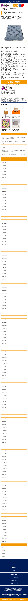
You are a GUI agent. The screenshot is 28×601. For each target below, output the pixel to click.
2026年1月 (4, 180)
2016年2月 (4, 526)
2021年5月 (4, 343)
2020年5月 (4, 378)
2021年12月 (4, 322)
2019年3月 (4, 419)
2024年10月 (4, 223)
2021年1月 (4, 354)
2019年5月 (4, 413)
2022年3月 (4, 314)
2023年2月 (4, 282)
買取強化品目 (4, 553)
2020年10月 (4, 363)
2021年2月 (4, 352)
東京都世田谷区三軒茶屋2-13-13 (10, 92)
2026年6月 (4, 165)
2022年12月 (4, 287)
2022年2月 (4, 317)
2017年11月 (4, 465)
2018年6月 (4, 445)
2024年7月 (4, 232)
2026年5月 (4, 168)
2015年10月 (4, 538)
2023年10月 (4, 258)
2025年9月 (4, 191)
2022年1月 (4, 320)
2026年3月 (4, 174)
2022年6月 (4, 305)
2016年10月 (4, 503)
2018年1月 (4, 459)
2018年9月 (4, 436)
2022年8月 (4, 299)
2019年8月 (4, 404)
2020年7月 (4, 372)
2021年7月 (4, 337)
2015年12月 (4, 532)
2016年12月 (4, 497)
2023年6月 (4, 270)
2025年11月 (4, 186)
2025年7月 (4, 197)
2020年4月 (4, 381)
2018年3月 (4, 453)
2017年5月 (4, 483)
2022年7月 (4, 302)
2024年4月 (4, 241)
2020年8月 (4, 369)
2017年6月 (4, 480)
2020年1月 (4, 389)
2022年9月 (4, 296)
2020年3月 (4, 384)
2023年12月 (4, 253)
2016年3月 (4, 523)
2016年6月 (4, 515)
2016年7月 (4, 512)
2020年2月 (4, 386)
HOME (3, 8)
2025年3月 (4, 209)
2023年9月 (4, 261)
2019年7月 (4, 407)
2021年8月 (4, 334)
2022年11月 (4, 290)
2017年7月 (4, 477)
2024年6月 (4, 235)
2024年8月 (4, 229)
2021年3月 (4, 349)
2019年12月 (4, 392)
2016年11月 (4, 500)
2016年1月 (4, 529)
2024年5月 (4, 238)
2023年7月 (4, 267)
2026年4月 (4, 171)
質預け (3, 556)
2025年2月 (4, 212)
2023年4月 (4, 276)
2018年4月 (4, 451)
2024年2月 (4, 247)
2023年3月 (4, 279)
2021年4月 (4, 346)
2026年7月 (4, 162)
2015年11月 (4, 535)
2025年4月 (4, 206)
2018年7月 (4, 442)
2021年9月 (4, 331)
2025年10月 (4, 188)
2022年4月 (4, 311)
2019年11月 (4, 395)
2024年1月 (4, 250)
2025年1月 (4, 215)
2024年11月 (4, 221)
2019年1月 (4, 424)
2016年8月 (4, 509)
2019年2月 (4, 421)
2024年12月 (4, 218)
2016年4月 (4, 520)
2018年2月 (4, 456)
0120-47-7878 (15, 82)
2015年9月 (4, 541)
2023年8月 (4, 264)
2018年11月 (4, 430)
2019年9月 (4, 401)
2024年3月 (4, 244)
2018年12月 (4, 427)
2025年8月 (4, 194)
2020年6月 (4, 375)
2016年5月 (4, 518)
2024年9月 (4, 226)
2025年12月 (4, 183)
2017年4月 (4, 485)
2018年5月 (4, 448)
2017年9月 (4, 471)
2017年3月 (4, 488)
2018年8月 (4, 439)
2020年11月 (4, 360)
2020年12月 (4, 357)
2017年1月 (4, 494)
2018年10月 (4, 433)
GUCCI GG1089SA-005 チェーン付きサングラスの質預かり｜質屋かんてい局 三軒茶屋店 (14, 142)
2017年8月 (4, 474)
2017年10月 (4, 468)
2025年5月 (4, 203)
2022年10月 (4, 293)
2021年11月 (4, 325)
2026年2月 (4, 177)
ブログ (7, 8)
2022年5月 (4, 308)
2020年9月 (4, 366)
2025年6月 (4, 200)
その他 (3, 547)
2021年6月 (4, 340)
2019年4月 (4, 416)
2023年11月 (4, 255)
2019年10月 (4, 398)
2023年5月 (4, 273)
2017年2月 (4, 491)
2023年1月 (4, 285)
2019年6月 (4, 410)
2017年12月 (4, 462)
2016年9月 (4, 506)
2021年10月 (4, 328)
